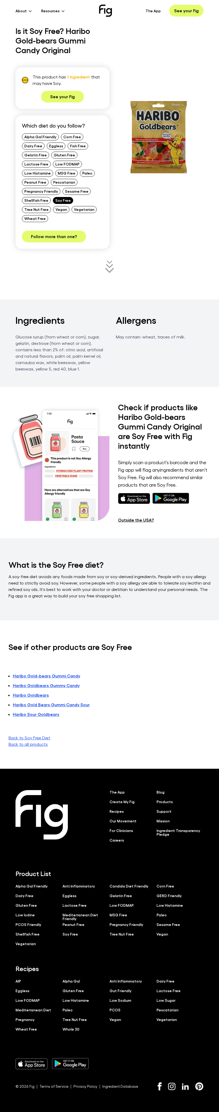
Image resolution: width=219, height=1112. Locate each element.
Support (164, 811)
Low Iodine (25, 915)
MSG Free (66, 173)
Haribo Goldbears (31, 694)
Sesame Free (76, 191)
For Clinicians (121, 830)
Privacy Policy (85, 1086)
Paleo (87, 173)
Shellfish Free (36, 200)
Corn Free (72, 137)
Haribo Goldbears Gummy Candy (46, 685)
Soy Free (63, 200)
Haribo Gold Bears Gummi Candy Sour (51, 704)
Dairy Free (33, 146)
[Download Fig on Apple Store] (31, 1063)
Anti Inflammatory (78, 886)
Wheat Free (35, 218)
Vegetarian (84, 209)
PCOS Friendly (28, 924)
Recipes (117, 811)
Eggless (56, 146)
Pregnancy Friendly (41, 191)
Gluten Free (64, 155)
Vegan (61, 209)
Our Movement (123, 821)
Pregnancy (24, 1019)
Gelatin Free (35, 155)
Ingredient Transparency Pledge (178, 832)
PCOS (115, 1010)
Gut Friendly (120, 990)
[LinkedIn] (185, 1086)
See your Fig (186, 10)
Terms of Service (54, 1086)
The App (153, 11)
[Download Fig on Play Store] (70, 1063)
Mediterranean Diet (33, 1010)
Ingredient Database (120, 1086)
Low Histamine (37, 173)
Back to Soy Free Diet (29, 737)
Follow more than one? (54, 236)
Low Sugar (166, 1000)
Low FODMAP (67, 164)
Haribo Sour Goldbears (36, 714)
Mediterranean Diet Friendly (80, 916)
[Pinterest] (199, 1086)
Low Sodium (120, 1000)
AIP (18, 981)
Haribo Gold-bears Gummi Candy (46, 675)
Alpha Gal (71, 981)
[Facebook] (160, 1086)
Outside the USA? (136, 519)
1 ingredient (78, 76)
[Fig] (105, 10)
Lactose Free (36, 164)
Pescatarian (64, 182)
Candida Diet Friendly (129, 886)
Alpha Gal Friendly (40, 137)
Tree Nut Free (36, 209)
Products (165, 801)
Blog (161, 792)
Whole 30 (70, 1029)
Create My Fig (122, 801)
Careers (117, 840)
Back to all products (28, 744)
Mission (163, 821)
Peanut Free (35, 182)
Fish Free (78, 146)
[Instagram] (171, 1086)
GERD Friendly (169, 895)
